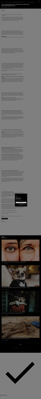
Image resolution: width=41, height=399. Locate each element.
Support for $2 (21, 202)
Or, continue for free (21, 205)
